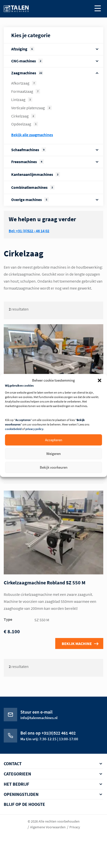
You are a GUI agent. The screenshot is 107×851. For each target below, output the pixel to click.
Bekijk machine (77, 643)
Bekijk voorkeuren (53, 467)
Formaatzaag (25, 91)
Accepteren (53, 439)
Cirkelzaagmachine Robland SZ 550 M (44, 582)
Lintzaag (21, 99)
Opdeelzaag (24, 123)
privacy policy (34, 429)
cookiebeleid (13, 429)
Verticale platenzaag (30, 107)
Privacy (74, 827)
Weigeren (53, 453)
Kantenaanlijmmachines (34, 174)
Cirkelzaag (22, 115)
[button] (99, 380)
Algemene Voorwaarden (48, 827)
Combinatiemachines (32, 187)
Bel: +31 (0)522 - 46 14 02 (29, 230)
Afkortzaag (23, 83)
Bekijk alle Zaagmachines (32, 134)
